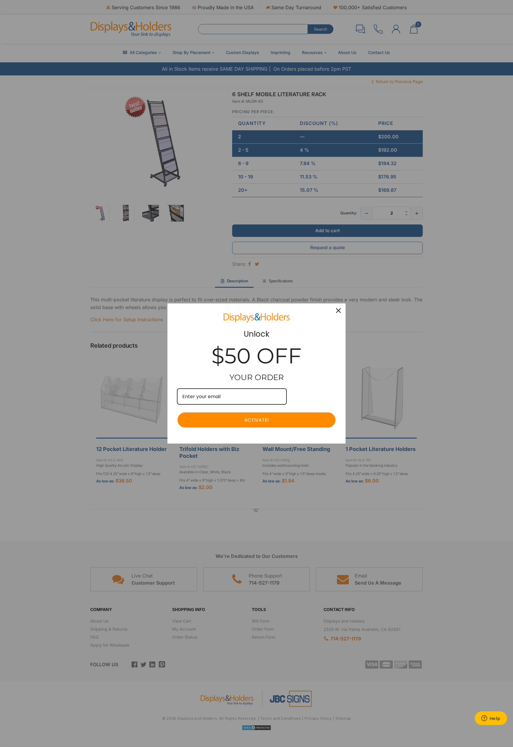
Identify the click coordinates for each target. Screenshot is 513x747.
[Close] (338, 310)
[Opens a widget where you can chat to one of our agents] (490, 718)
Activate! (256, 420)
